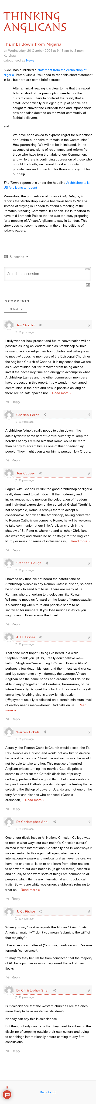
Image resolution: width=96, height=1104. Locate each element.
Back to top (48, 1092)
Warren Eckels (28, 732)
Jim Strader (25, 325)
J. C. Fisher (25, 637)
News (30, 60)
